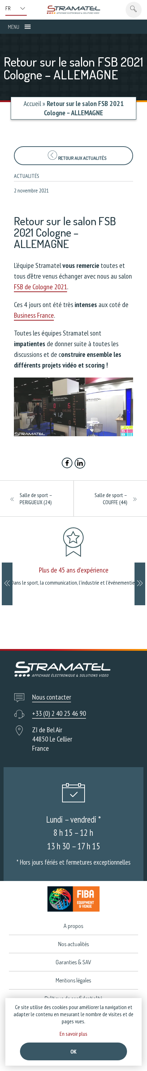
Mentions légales (73, 980)
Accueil (32, 103)
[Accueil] (73, 9)
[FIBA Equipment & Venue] (73, 899)
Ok (73, 1051)
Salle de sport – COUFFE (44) (111, 498)
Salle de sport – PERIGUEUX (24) (36, 498)
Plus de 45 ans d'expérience (73, 570)
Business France (34, 315)
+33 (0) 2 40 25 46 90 (59, 713)
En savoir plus (73, 1033)
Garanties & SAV (73, 962)
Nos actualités (73, 944)
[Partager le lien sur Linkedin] (80, 464)
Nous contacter (51, 697)
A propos (73, 925)
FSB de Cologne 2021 (40, 286)
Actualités (26, 175)
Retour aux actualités (81, 158)
